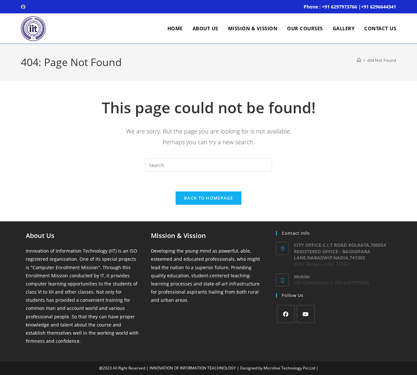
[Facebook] (286, 314)
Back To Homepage (208, 198)
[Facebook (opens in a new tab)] (24, 7)
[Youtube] (306, 314)
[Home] (359, 60)
